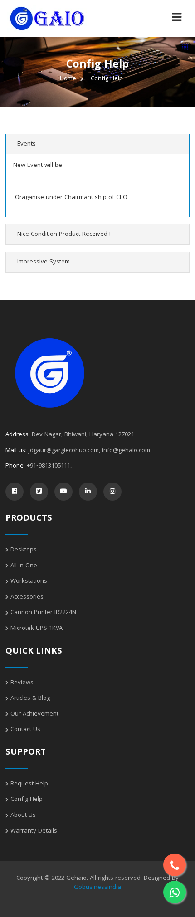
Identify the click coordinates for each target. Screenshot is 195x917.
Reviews (22, 683)
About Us (23, 815)
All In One (23, 566)
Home (68, 79)
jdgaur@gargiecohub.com (64, 451)
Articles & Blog (30, 698)
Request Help (29, 784)
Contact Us (25, 730)
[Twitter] (39, 492)
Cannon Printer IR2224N (43, 613)
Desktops (23, 550)
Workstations (28, 581)
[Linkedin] (88, 492)
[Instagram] (112, 492)
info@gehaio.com (126, 451)
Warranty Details (33, 831)
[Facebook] (14, 492)
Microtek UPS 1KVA (36, 629)
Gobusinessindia (97, 888)
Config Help (26, 800)
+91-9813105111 (48, 466)
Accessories (27, 597)
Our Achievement (34, 714)
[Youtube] (63, 492)
